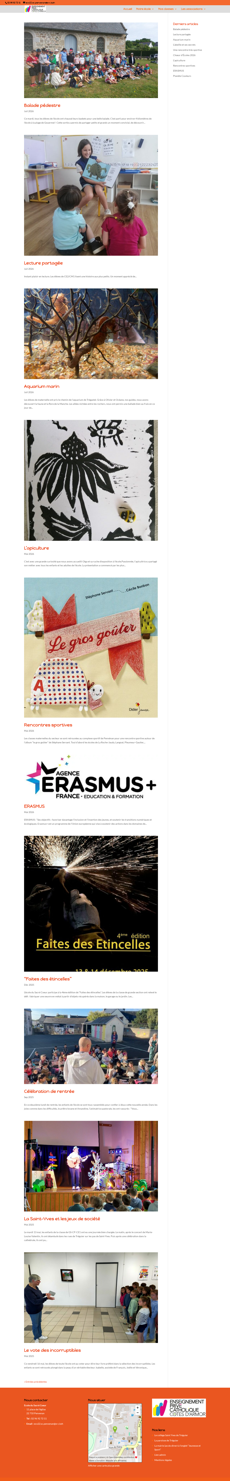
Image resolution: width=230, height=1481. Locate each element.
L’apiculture (36, 548)
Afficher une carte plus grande (104, 1465)
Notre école (143, 9)
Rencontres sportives (48, 725)
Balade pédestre (42, 105)
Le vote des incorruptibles (52, 1350)
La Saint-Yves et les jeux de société (62, 1218)
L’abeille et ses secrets (184, 44)
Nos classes (166, 9)
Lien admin (160, 1454)
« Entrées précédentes (35, 1381)
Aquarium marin (41, 386)
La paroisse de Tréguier (166, 1440)
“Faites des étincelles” (48, 979)
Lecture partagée (43, 263)
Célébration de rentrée (49, 1091)
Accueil (127, 9)
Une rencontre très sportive (187, 49)
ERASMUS (34, 806)
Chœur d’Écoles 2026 (184, 55)
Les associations (192, 9)
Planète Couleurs (182, 75)
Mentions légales (163, 1460)
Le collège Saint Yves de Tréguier (171, 1435)
